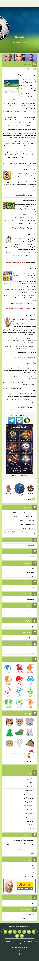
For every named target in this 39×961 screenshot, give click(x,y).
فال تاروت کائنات (30, 786)
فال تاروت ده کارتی (29, 813)
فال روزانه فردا (30, 914)
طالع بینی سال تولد (29, 761)
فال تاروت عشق (30, 817)
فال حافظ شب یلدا (30, 872)
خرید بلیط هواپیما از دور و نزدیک (26, 849)
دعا (30, 137)
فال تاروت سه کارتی (29, 794)
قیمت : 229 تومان (19, 768)
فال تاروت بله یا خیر (29, 824)
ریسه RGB (31, 649)
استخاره (34, 190)
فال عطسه (31, 903)
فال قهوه (32, 568)
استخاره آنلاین (30, 545)
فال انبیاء (32, 556)
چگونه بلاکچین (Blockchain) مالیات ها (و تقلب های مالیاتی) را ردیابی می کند (20, 845)
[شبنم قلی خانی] (8, 58)
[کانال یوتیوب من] (22, 936)
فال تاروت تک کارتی (29, 790)
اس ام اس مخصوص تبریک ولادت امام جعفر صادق (22, 516)
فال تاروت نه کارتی (29, 809)
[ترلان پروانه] (20, 58)
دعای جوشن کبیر (30, 610)
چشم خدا (20, 36)
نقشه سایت (14, 947)
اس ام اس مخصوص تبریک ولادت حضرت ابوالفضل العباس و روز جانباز (19, 532)
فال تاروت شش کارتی (29, 805)
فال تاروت (27, 303)
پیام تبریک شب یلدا (29, 876)
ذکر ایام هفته (20, 135)
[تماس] (15, 932)
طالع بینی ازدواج (16, 255)
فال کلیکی (31, 626)
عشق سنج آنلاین (30, 637)
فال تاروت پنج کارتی (29, 801)
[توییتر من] (10, 932)
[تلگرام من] (29, 932)
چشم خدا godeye (25, 64)
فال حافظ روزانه (8, 220)
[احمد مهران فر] (31, 58)
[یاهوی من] (33, 932)
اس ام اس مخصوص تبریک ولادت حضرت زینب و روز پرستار (20, 512)
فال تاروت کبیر (30, 782)
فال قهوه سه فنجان (29, 572)
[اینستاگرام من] (19, 932)
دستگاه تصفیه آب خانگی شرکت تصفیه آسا (24, 840)
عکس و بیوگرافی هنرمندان (27, 918)
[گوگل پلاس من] (5, 932)
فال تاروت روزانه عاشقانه (28, 820)
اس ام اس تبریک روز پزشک (27, 524)
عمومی (25, 499)
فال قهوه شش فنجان (29, 576)
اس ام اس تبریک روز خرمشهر (27, 520)
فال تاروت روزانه (30, 778)
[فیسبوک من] (24, 932)
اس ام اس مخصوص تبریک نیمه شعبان (25, 528)
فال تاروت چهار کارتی (29, 798)
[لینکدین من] (17, 936)
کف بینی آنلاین (30, 352)
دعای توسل (27, 135)
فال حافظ (19, 220)
